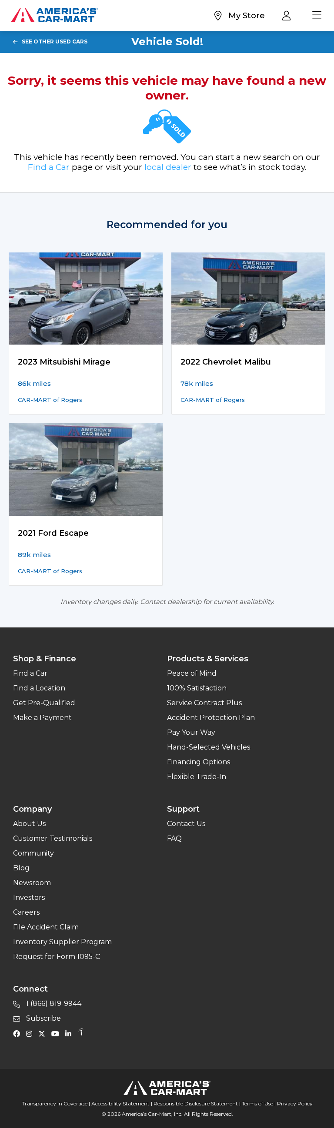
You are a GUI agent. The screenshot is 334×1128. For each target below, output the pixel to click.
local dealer (167, 167)
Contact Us (186, 823)
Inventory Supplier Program (62, 942)
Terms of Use (257, 1103)
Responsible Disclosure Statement (196, 1103)
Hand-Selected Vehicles (208, 747)
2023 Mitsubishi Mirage (64, 362)
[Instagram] (31, 1033)
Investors (29, 897)
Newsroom (32, 883)
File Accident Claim (46, 927)
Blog (21, 868)
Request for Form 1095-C (56, 956)
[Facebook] (18, 1033)
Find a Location (39, 688)
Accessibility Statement (120, 1103)
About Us (29, 823)
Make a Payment (42, 717)
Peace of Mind (192, 673)
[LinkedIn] (70, 1033)
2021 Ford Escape (53, 533)
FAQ (174, 838)
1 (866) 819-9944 (52, 1003)
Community (33, 853)
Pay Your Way (191, 732)
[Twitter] (44, 1033)
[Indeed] (80, 1033)
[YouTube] (57, 1033)
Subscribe (42, 1018)
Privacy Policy (295, 1103)
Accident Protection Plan (211, 717)
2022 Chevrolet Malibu (225, 362)
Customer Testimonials (52, 838)
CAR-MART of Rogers (50, 399)
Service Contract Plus (204, 703)
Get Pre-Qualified (44, 703)
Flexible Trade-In (196, 777)
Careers (26, 912)
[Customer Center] (289, 15)
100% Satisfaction (197, 688)
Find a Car (49, 167)
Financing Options (198, 762)
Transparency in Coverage (54, 1103)
